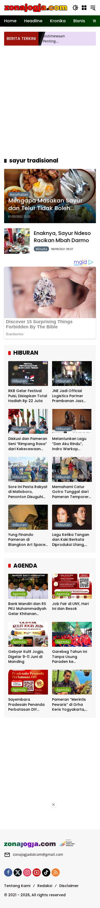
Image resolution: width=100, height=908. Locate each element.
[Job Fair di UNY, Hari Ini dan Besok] (72, 586)
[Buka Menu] (84, 8)
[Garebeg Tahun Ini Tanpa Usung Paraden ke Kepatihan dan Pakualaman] (72, 634)
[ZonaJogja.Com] (35, 7)
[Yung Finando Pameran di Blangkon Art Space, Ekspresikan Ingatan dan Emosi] (28, 517)
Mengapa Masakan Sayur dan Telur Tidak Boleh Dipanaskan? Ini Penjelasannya (45, 205)
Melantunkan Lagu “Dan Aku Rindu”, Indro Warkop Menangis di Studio (69, 443)
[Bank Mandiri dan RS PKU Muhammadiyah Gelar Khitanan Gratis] (28, 586)
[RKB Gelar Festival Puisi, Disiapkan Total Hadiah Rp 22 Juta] (28, 373)
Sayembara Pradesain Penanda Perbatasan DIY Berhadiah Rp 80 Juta (26, 704)
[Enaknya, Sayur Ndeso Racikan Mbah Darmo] (17, 241)
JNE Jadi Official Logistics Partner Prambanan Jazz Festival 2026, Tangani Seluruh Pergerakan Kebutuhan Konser (69, 396)
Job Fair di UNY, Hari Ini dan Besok (70, 606)
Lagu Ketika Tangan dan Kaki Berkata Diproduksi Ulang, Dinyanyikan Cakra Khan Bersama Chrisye (70, 539)
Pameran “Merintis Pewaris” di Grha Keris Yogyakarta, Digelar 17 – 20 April (70, 704)
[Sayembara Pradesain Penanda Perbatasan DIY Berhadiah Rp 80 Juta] (28, 682)
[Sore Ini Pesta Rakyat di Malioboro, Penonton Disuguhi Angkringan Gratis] (28, 469)
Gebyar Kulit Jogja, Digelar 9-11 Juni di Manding (26, 656)
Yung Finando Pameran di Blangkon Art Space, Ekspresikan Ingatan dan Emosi (27, 539)
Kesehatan (19, 194)
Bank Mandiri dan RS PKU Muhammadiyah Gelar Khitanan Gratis (27, 609)
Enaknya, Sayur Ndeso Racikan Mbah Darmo (62, 237)
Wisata (41, 248)
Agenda (19, 593)
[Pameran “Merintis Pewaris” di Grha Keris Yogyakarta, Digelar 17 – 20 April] (72, 682)
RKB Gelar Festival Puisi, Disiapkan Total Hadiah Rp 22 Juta (27, 395)
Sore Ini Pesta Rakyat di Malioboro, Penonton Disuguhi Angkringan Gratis (27, 492)
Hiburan (20, 381)
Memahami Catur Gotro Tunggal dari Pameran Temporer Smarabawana (70, 492)
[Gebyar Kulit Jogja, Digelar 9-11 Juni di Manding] (28, 634)
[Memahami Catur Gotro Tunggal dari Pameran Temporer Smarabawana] (72, 469)
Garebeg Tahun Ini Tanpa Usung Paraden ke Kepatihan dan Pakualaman (69, 656)
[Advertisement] (50, 100)
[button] (75, 8)
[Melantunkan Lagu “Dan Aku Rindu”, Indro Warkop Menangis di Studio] (72, 421)
